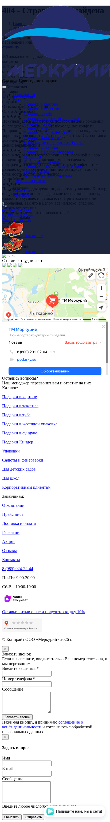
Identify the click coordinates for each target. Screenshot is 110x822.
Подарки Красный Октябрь (48, 133)
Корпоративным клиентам (47, 176)
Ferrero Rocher (36, 171)
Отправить (33, 817)
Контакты (22, 195)
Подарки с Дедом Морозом (48, 152)
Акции (8, 541)
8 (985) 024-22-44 (17, 568)
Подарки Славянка (40, 147)
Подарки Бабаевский (42, 137)
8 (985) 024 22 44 (17, 215)
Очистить (11, 817)
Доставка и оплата (29, 180)
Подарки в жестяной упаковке (51, 118)
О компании (24, 94)
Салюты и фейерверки (22, 460)
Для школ (10, 478)
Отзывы (20, 185)
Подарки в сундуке (40, 123)
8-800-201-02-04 (16, 210)
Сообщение (12, 689)
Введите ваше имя (20, 668)
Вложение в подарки (42, 161)
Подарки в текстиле (41, 109)
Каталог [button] (20, 99)
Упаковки (32, 157)
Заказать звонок (16, 219)
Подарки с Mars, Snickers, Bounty (53, 166)
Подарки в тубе (37, 113)
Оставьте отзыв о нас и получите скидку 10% (43, 611)
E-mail (7, 768)
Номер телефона (18, 678)
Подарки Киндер (38, 128)
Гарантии (21, 190)
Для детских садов (19, 469)
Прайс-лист (12, 514)
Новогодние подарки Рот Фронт (53, 142)
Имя (6, 758)
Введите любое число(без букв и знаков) (39, 806)
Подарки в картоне (40, 104)
